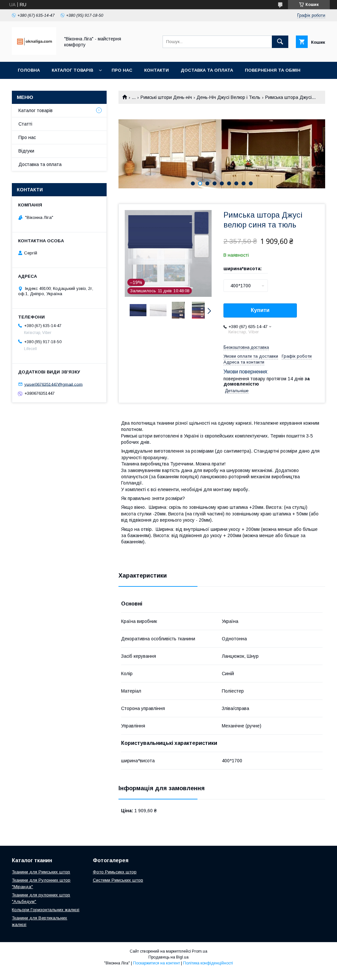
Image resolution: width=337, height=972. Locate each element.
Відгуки (26, 151)
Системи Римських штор (118, 880)
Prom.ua (199, 951)
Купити (260, 310)
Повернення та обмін (272, 70)
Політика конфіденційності (208, 963)
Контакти (156, 70)
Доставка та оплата (207, 70)
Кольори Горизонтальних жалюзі (45, 909)
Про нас (122, 70)
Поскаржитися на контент (156, 963)
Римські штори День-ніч (166, 97)
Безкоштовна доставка (246, 347)
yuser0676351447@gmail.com (53, 384)
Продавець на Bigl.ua (168, 957)
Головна (29, 70)
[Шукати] (280, 42)
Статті (25, 124)
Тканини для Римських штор (41, 871)
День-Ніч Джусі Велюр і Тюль (228, 97)
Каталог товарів (72, 70)
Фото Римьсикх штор (115, 871)
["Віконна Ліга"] (34, 53)
